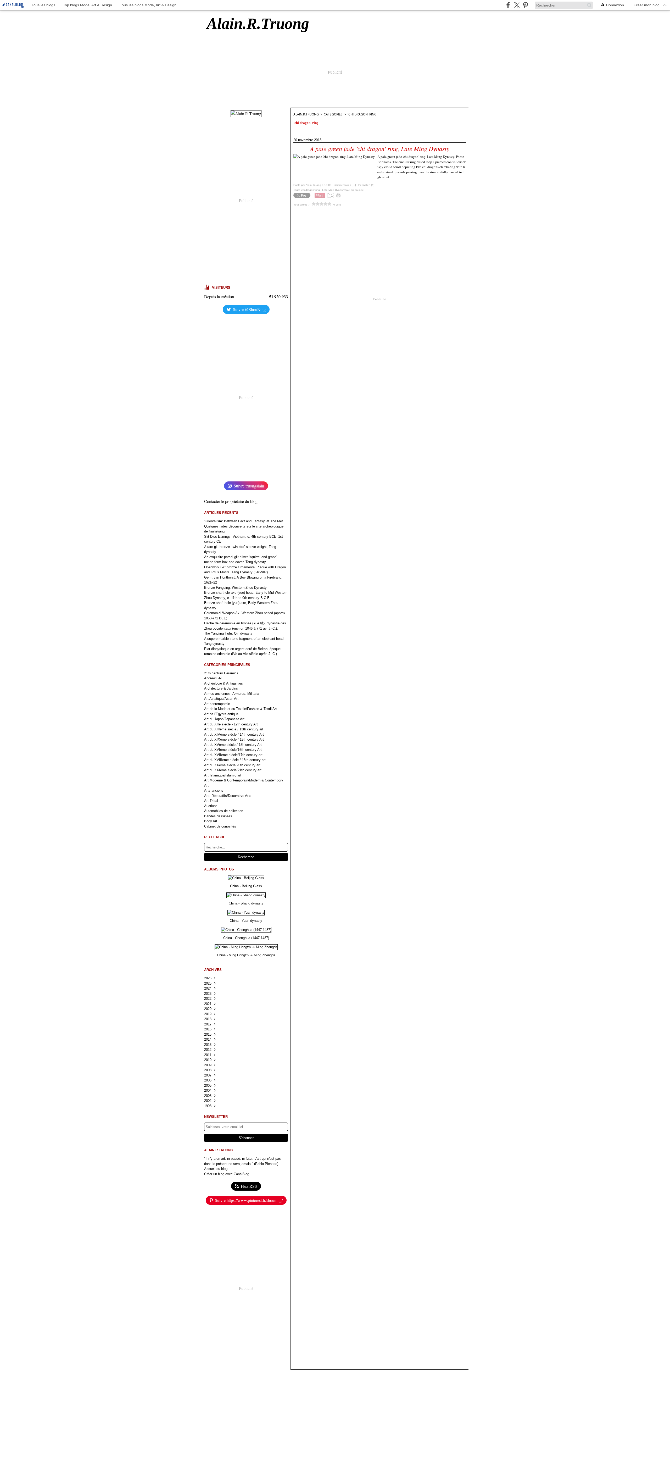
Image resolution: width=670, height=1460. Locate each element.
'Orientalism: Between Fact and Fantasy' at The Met (243, 521)
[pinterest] (525, 5)
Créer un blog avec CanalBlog (226, 1174)
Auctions (210, 806)
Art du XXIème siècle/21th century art (232, 770)
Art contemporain (217, 704)
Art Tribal (211, 801)
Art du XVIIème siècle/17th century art (233, 755)
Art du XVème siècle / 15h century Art (233, 745)
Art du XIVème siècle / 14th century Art (234, 734)
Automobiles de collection (223, 811)
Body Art (210, 821)
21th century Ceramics (221, 673)
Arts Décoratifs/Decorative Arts (227, 796)
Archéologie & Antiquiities (223, 683)
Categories (333, 114)
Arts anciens (213, 790)
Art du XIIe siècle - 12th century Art (231, 724)
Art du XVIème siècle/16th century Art (233, 750)
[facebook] (508, 5)
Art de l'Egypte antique (221, 714)
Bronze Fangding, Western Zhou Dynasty (235, 588)
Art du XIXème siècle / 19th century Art (234, 739)
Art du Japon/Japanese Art (224, 719)
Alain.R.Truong (306, 114)
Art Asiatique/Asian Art (221, 699)
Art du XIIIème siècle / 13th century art (233, 729)
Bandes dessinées (218, 816)
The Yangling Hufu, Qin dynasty (228, 633)
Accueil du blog (215, 1169)
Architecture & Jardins (221, 688)
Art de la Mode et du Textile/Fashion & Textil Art (240, 709)
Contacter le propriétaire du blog (231, 501)
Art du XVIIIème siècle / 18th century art (235, 760)
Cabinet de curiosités (220, 826)
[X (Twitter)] (516, 5)
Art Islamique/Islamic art (222, 775)
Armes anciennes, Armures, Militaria (231, 694)
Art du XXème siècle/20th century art (232, 765)
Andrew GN (212, 678)
